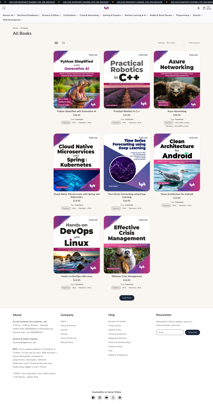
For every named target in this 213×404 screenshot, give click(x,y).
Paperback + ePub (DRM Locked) (177, 126)
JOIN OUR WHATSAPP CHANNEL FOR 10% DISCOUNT (32, 2)
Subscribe (192, 332)
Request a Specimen (118, 355)
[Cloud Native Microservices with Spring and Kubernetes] (77, 162)
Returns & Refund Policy (119, 342)
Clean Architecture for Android (177, 194)
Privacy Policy (114, 325)
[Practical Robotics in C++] (127, 79)
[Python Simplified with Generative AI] (77, 79)
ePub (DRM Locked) (182, 123)
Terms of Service (69, 338)
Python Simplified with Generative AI (76, 111)
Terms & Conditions (117, 334)
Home (15, 28)
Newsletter (164, 315)
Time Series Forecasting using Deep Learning (127, 195)
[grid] (56, 43)
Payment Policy (115, 346)
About (17, 315)
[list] (63, 43)
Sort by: (161, 43)
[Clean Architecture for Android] (177, 162)
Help (111, 315)
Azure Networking (177, 111)
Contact (64, 334)
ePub (74, 123)
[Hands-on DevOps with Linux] (77, 244)
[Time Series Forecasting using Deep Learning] (127, 162)
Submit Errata (114, 329)
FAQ (110, 350)
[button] (4, 8)
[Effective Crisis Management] (127, 244)
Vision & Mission (68, 325)
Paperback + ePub (85, 123)
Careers (64, 329)
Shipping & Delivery (117, 338)
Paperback (66, 123)
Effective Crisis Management (127, 276)
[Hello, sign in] (198, 8)
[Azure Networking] (177, 79)
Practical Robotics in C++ (127, 111)
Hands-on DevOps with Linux (76, 276)
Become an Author (117, 321)
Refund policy (67, 342)
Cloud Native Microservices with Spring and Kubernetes (77, 195)
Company (67, 315)
